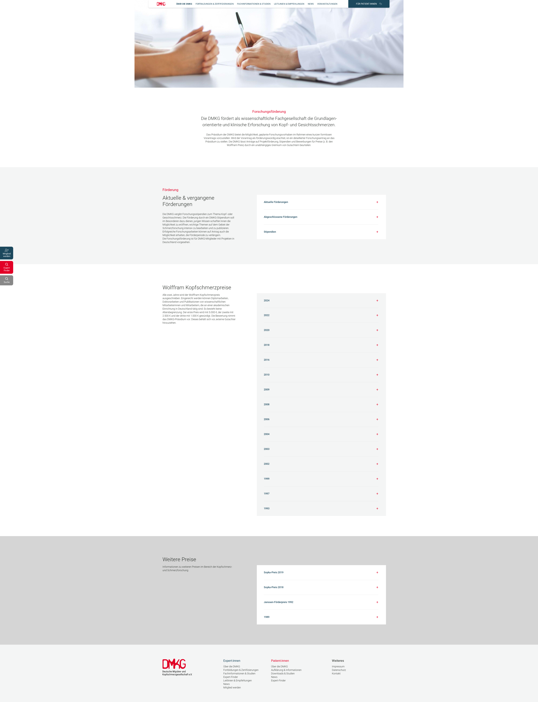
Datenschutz (339, 669)
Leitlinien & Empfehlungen (289, 4)
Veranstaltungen (327, 4)
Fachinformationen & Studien (254, 4)
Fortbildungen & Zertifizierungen (215, 4)
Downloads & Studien (283, 673)
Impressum (338, 666)
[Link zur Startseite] (161, 4)
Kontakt (336, 673)
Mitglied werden (232, 687)
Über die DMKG (184, 4)
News (311, 4)
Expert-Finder (230, 676)
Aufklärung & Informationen (286, 669)
